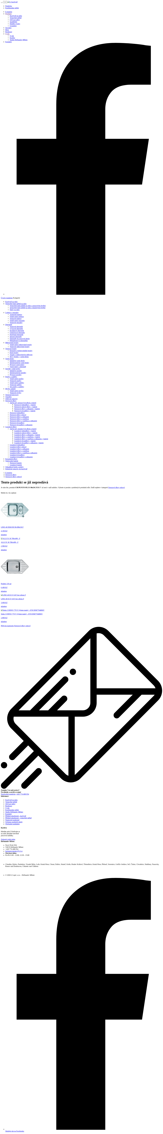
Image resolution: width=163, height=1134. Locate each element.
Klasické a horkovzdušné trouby (21, 351)
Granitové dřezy (11, 427)
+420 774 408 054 (22, 794)
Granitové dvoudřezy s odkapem (21, 457)
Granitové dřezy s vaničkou (19, 451)
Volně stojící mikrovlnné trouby (21, 345)
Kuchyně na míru (16, 16)
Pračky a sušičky (11, 377)
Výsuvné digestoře (16, 329)
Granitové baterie (16, 465)
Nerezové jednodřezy (17, 413)
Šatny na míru (15, 310)
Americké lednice (16, 315)
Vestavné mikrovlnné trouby (19, 347)
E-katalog (8, 12)
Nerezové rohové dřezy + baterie (25, 407)
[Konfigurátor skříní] (4, 2)
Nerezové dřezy (10, 401)
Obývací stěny (15, 20)
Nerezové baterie (16, 463)
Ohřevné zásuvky (11, 399)
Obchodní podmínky (12, 824)
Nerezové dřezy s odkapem (19, 417)
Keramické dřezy (11, 459)
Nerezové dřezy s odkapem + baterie (27, 409)
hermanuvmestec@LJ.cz (14, 851)
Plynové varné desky (17, 365)
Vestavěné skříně (16, 18)
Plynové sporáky (16, 375)
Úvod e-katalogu (7, 298)
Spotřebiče (13, 22)
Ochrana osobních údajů (13, 822)
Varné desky (9, 359)
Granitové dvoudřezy (17, 455)
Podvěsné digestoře (16, 335)
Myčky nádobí (10, 389)
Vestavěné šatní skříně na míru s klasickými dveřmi (27, 308)
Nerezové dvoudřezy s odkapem (21, 425)
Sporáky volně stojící (12, 369)
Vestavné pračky (15, 381)
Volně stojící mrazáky (17, 321)
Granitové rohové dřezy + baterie (25, 433)
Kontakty (8, 42)
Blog (7, 30)
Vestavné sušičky (16, 385)
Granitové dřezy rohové (18, 447)
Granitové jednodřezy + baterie (25, 431)
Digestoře (8, 325)
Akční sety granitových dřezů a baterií (23, 429)
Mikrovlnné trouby (12, 343)
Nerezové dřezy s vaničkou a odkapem (23, 421)
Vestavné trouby (11, 349)
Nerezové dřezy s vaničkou (19, 419)
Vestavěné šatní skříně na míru (16, 304)
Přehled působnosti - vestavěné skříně (18, 818)
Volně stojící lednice (17, 317)
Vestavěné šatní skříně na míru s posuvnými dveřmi (28, 306)
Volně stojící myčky (17, 391)
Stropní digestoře (16, 337)
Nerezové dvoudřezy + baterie (24, 411)
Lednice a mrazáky (12, 313)
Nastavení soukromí (12, 820)
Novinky (8, 28)
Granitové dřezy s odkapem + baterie (27, 435)
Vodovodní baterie (11, 461)
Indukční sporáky (16, 371)
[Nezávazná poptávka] (6, 2)
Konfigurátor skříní (12, 8)
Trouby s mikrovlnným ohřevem (21, 355)
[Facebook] (83, 294)
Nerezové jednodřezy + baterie (25, 405)
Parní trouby (14, 353)
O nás (7, 34)
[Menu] (2, 2)
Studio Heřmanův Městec (19, 40)
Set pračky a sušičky (17, 387)
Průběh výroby (15, 24)
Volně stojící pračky (17, 379)
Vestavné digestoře (16, 327)
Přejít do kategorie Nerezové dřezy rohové (15, 626)
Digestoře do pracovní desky (20, 339)
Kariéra (12, 38)
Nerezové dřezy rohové (18, 415)
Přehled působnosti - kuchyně (15, 816)
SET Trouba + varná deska (19, 357)
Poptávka (8, 6)
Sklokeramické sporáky (18, 373)
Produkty (8, 14)
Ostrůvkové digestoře (17, 333)
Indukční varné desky (17, 361)
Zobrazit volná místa (8, 839)
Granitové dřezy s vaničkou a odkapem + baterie (31, 439)
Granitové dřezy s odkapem (19, 449)
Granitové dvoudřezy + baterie (25, 441)
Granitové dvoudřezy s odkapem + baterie (29, 443)
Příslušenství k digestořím (19, 341)
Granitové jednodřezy (17, 445)
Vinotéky (8, 397)
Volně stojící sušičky (17, 383)
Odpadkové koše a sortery (14, 467)
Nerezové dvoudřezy (17, 423)
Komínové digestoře (17, 331)
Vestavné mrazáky (16, 323)
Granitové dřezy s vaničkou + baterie (27, 437)
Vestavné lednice (16, 319)
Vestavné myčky (15, 393)
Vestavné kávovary (12, 395)
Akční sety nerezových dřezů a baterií (23, 403)
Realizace (8, 32)
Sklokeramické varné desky (19, 363)
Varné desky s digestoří (18, 367)
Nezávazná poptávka (8, 794)
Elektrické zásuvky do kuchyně (16, 469)
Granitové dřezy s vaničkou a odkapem (23, 453)
